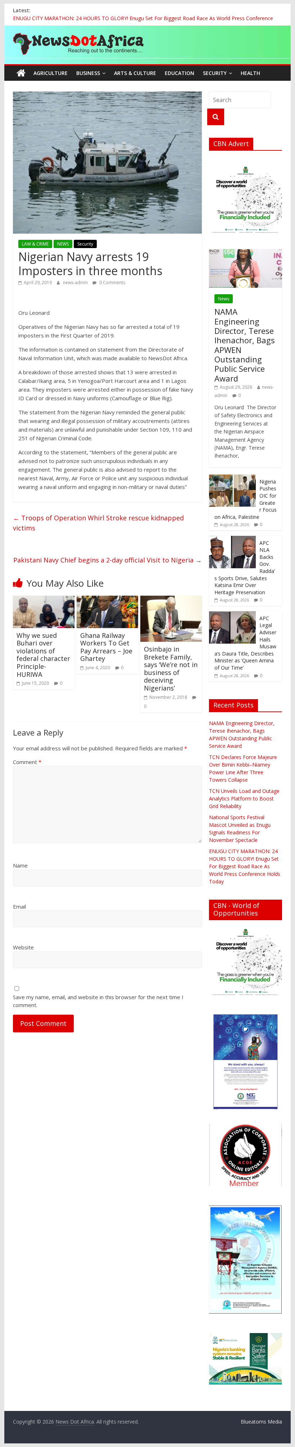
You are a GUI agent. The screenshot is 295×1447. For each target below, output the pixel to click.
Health (250, 73)
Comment (27, 762)
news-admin (76, 282)
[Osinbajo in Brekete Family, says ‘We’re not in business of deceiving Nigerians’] (171, 600)
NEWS (63, 244)
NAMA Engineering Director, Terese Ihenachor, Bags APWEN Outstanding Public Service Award (244, 345)
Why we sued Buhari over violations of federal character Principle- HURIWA (43, 655)
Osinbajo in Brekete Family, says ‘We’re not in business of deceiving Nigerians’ (171, 668)
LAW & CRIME (35, 244)
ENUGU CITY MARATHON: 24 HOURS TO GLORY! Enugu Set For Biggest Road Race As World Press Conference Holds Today (244, 866)
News (223, 299)
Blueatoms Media (261, 1421)
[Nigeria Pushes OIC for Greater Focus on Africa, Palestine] (232, 478)
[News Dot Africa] (21, 73)
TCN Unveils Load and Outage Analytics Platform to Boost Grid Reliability (244, 798)
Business (88, 73)
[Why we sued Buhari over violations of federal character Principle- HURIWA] (43, 600)
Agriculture (50, 73)
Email (19, 906)
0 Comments (111, 282)
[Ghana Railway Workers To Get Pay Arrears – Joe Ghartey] (107, 600)
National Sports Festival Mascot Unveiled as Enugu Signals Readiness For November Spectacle (123, 18)
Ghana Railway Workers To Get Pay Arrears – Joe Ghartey (106, 647)
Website (23, 947)
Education (179, 73)
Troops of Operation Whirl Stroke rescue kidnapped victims (98, 523)
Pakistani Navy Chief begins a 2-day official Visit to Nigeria (107, 560)
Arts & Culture (135, 73)
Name (20, 865)
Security (215, 73)
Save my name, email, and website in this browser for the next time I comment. (98, 1001)
